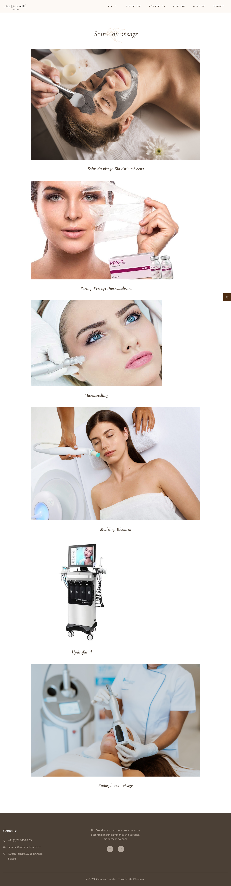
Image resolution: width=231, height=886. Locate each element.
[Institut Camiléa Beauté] (15, 6)
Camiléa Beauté (106, 879)
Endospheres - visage (115, 785)
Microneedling (96, 395)
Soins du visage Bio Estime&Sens (116, 169)
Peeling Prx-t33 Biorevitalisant (106, 288)
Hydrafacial (82, 652)
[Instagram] (121, 849)
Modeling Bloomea (115, 529)
